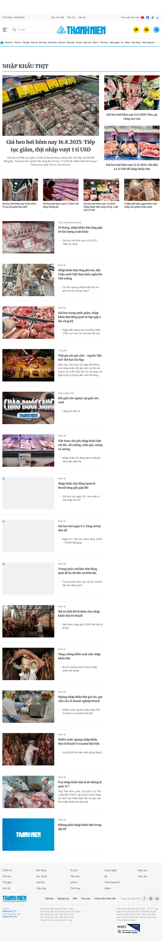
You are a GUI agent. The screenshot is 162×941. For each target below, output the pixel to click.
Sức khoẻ (41, 876)
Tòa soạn (86, 898)
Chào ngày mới (66, 393)
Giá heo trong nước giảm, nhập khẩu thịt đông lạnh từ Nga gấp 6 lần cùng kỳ (79, 317)
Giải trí (95, 42)
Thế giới (26, 42)
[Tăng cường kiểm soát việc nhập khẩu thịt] (28, 664)
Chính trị (9, 42)
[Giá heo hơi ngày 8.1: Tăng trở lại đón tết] (28, 536)
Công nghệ (114, 42)
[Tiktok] (153, 17)
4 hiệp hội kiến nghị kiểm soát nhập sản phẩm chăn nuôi (140, 205)
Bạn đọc (142, 870)
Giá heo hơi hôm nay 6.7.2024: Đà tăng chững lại (60, 205)
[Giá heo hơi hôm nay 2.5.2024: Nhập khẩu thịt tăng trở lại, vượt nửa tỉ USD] (101, 190)
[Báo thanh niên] (81, 29)
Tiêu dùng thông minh (69, 222)
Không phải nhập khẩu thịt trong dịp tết (79, 827)
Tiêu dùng (135, 42)
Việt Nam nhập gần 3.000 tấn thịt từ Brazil (82, 626)
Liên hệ (81, 17)
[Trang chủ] (2, 42)
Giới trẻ (61, 42)
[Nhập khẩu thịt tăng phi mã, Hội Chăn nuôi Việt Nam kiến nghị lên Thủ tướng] (28, 280)
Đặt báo (49, 898)
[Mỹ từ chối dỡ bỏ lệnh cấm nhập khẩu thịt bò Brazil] (28, 621)
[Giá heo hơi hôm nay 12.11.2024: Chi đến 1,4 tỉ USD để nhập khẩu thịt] (132, 143)
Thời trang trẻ (148, 42)
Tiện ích (71, 17)
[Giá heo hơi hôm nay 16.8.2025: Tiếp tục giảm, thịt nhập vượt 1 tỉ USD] (50, 105)
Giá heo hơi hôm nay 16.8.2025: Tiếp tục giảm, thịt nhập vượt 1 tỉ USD (50, 146)
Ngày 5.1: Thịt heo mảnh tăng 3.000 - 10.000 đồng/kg (82, 541)
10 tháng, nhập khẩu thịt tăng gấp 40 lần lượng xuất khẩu (80, 229)
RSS (75, 898)
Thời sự (17, 42)
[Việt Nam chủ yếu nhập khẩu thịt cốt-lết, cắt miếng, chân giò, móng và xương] (28, 450)
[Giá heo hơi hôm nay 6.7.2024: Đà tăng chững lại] (61, 190)
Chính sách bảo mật (104, 898)
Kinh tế (34, 42)
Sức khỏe (52, 42)
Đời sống (43, 42)
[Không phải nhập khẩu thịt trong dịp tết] (28, 834)
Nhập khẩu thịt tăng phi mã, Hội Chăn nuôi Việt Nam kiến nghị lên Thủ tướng (80, 274)
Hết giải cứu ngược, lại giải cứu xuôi (78, 400)
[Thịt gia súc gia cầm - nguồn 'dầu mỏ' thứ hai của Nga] (28, 365)
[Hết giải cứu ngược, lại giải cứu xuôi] (28, 408)
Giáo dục (70, 42)
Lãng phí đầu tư (71, 411)
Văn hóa (87, 42)
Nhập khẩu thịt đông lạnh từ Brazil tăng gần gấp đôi (81, 459)
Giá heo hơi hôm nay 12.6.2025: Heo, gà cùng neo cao (132, 116)
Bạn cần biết (57, 17)
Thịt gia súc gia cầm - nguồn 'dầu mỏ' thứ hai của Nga (80, 357)
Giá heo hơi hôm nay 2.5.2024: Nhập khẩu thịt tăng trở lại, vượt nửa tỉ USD (101, 206)
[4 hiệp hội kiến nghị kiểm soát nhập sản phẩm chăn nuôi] (142, 190)
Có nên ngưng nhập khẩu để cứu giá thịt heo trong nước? (80, 289)
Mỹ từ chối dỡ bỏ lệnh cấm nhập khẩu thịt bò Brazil (79, 613)
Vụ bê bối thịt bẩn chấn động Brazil (82, 752)
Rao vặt (142, 876)
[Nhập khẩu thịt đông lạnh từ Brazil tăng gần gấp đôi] (28, 493)
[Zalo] (158, 17)
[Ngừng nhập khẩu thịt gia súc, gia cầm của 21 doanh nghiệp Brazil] (28, 706)
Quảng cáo (63, 898)
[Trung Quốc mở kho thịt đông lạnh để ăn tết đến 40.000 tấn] (28, 578)
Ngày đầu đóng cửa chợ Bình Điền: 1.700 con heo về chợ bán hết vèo (81, 331)
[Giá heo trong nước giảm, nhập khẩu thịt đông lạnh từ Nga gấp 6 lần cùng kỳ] (28, 322)
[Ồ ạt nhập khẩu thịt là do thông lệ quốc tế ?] (28, 792)
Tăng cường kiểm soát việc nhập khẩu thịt (79, 656)
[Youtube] (142, 17)
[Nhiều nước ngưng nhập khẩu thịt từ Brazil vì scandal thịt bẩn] (28, 749)
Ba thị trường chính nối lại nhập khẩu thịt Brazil (79, 669)
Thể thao (104, 42)
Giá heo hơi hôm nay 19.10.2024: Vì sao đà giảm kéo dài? (19, 205)
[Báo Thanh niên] (14, 898)
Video (127, 42)
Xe (122, 42)
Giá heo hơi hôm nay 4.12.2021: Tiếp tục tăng (79, 242)
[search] (31, 30)
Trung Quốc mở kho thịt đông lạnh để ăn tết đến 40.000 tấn (77, 571)
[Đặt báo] (146, 30)
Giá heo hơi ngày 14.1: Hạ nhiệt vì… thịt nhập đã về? (81, 498)
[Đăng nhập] (156, 30)
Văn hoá (74, 876)
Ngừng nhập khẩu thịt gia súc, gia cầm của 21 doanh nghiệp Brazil (80, 699)
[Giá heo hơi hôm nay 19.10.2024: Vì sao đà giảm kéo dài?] (20, 190)
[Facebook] (148, 17)
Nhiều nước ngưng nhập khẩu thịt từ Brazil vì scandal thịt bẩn (81, 711)
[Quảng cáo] (136, 30)
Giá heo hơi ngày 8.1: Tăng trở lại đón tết (79, 528)
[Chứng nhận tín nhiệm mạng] (128, 929)
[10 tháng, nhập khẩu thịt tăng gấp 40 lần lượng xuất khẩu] (28, 237)
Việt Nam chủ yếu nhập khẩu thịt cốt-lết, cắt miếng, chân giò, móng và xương (80, 445)
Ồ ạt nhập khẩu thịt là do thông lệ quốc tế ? (80, 784)
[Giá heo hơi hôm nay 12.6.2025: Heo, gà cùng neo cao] (132, 92)
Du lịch (79, 42)
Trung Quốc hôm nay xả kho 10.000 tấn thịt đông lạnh (82, 583)
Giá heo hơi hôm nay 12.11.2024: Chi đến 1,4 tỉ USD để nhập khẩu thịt (132, 167)
